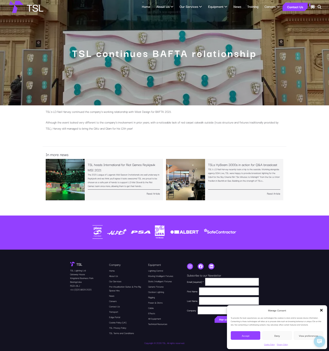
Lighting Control (155, 270)
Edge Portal (114, 317)
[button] (321, 310)
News (237, 6)
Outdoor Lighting (156, 292)
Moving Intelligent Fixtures (160, 276)
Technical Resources (157, 324)
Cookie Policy (269, 344)
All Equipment (154, 318)
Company (191, 310)
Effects (151, 313)
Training (252, 6)
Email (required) (195, 282)
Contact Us (295, 6)
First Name (192, 291)
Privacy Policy (282, 344)
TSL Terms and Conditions (121, 333)
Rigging (151, 297)
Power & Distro (155, 302)
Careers (113, 301)
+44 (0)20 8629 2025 (81, 289)
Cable (151, 308)
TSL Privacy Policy (117, 327)
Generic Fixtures (156, 286)
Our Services (115, 281)
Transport (113, 311)
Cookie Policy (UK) (118, 322)
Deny (277, 335)
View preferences (308, 335)
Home (146, 6)
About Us (113, 276)
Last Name (192, 301)
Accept (245, 335)
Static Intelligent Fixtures (160, 281)
